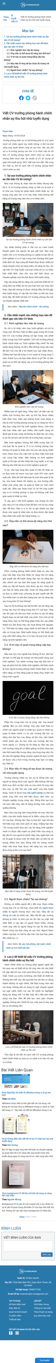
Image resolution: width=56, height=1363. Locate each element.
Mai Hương (12, 1145)
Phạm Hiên (8, 131)
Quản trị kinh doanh (18, 1312)
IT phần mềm (15, 1315)
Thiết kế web (15, 1319)
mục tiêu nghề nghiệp (33, 793)
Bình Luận (47, 1255)
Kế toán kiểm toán (17, 1304)
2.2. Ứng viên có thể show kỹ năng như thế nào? (29, 53)
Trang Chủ (6, 18)
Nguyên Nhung (14, 1199)
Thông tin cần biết (42, 1308)
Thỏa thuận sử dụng (43, 1312)
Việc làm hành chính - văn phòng (33, 306)
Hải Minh (11, 1099)
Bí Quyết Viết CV (14, 18)
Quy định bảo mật (42, 1315)
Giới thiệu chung (41, 1304)
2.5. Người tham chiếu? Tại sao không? (25, 70)
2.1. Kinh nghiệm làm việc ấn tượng (23, 50)
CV (52, 282)
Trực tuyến (44, 1360)
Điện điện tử (14, 1308)
